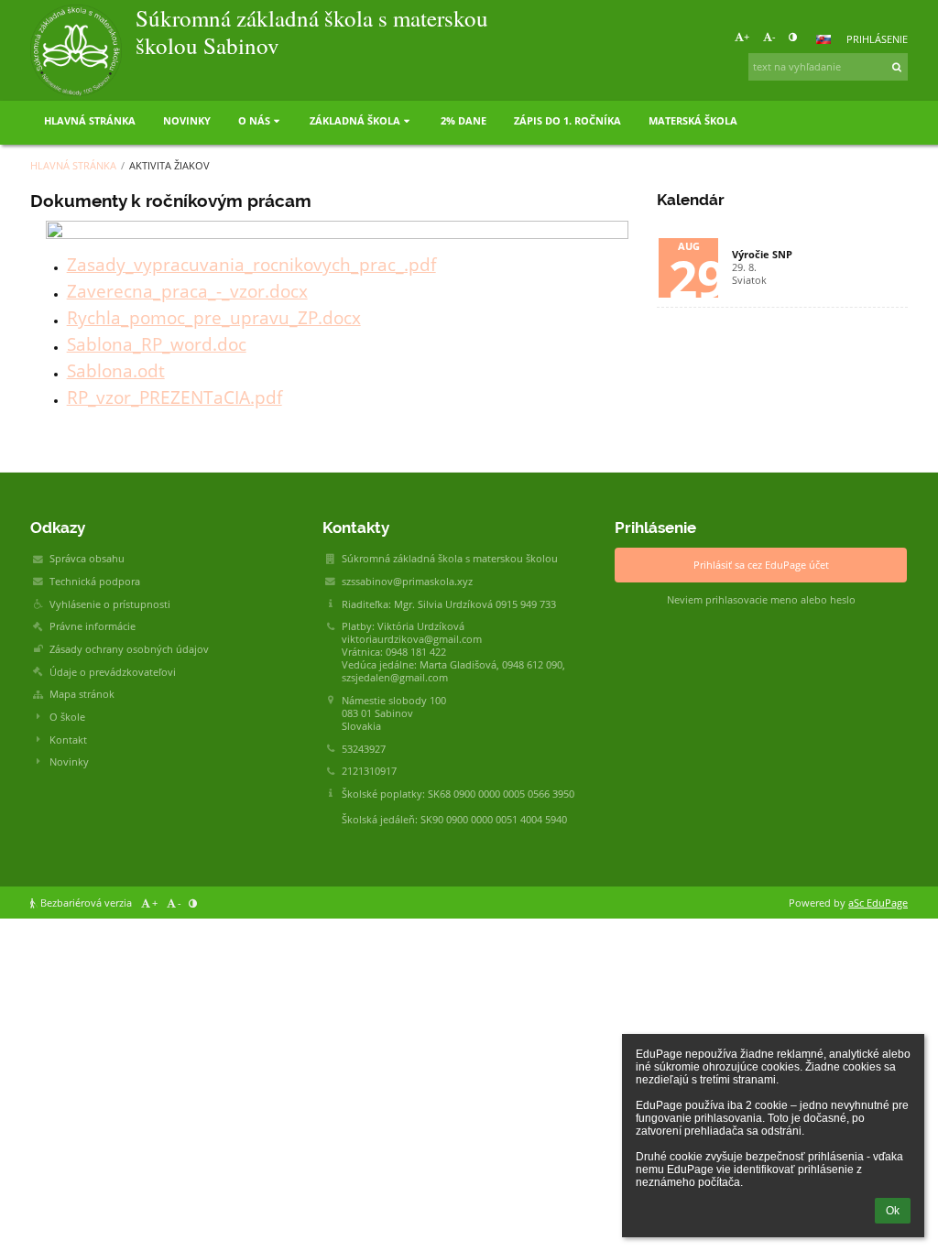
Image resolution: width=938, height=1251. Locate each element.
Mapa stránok (82, 694)
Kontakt (68, 740)
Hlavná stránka (73, 165)
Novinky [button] (187, 120)
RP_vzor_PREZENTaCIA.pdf (174, 397)
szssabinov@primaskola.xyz (407, 581)
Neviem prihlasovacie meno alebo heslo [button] (761, 599)
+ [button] (746, 36)
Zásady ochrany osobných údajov (129, 649)
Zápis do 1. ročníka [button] (567, 120)
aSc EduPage (878, 903)
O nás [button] (254, 120)
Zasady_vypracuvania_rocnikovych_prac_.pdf (251, 264)
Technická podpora (94, 581)
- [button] (774, 36)
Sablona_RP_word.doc (156, 344)
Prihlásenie (877, 39)
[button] (793, 37)
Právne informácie (92, 626)
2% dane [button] (463, 120)
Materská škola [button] (693, 120)
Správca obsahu (87, 558)
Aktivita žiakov (169, 165)
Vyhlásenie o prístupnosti (109, 604)
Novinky (69, 762)
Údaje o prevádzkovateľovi (112, 672)
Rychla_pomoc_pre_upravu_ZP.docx (214, 317)
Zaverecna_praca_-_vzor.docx (187, 290)
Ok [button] (893, 1210)
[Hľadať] (898, 67)
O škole (67, 717)
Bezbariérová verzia (86, 903)
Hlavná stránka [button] (90, 120)
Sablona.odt (116, 370)
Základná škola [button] (355, 120)
